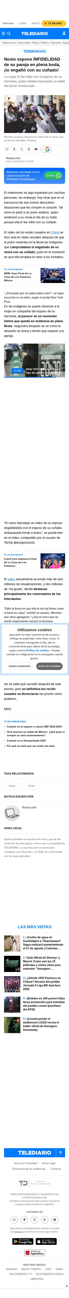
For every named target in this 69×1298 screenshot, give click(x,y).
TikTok (31, 786)
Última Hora (9, 42)
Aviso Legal (48, 1163)
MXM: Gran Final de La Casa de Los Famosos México (17, 277)
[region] (34, 9)
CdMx (22, 23)
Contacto (55, 1168)
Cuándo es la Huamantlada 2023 (26, 740)
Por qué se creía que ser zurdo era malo (31, 745)
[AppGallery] (34, 1253)
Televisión (55, 42)
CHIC (48, 1269)
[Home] (34, 33)
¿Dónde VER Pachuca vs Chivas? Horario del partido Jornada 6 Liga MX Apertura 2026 (42, 984)
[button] (7, 149)
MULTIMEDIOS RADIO (50, 1274)
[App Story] (46, 1242)
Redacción (13, 158)
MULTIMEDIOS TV (21, 1274)
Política (45, 42)
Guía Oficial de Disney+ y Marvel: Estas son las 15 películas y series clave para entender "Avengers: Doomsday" (42, 965)
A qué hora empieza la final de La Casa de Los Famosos (20, 562)
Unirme (50, 175)
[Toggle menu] (3, 33)
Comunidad (24, 42)
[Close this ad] (66, 1286)
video (11, 579)
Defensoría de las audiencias (29, 1168)
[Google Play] (22, 1242)
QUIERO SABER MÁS (19, 666)
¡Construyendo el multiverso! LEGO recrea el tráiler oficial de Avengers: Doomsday (41, 1024)
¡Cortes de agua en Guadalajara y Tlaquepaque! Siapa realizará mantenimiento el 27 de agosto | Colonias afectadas (43, 945)
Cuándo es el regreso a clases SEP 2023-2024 (34, 726)
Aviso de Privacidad (25, 1163)
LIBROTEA (36, 1278)
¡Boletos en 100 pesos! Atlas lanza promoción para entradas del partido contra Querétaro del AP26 (44, 1004)
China (55, 232)
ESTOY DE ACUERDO (49, 666)
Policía (35, 42)
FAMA (59, 1269)
